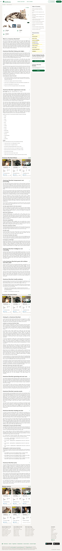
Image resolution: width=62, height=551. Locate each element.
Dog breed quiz (53, 538)
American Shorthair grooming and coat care (37, 25)
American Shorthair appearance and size (38, 12)
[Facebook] (52, 540)
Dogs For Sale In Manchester (30, 529)
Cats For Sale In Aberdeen (29, 534)
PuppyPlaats (14, 543)
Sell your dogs (53, 535)
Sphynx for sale (16, 533)
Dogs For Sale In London (29, 528)
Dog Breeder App (54, 534)
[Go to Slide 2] (10, 26)
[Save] (9, 167)
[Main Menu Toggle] (1, 2)
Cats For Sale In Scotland (29, 533)
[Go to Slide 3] (14, 26)
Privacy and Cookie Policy (20, 547)
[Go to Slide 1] (5, 26)
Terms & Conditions (54, 533)
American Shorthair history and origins (37, 10)
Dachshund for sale (5, 534)
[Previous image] (4, 15)
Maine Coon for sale (17, 528)
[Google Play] (48, 544)
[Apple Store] (56, 544)
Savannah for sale (16, 535)
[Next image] (28, 15)
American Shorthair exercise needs (38, 26)
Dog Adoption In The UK (29, 535)
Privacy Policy (53, 529)
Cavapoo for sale (4, 535)
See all (29, 157)
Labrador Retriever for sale (6, 530)
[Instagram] (54, 540)
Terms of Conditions (13, 547)
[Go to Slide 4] (19, 26)
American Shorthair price (36, 29)
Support (52, 530)
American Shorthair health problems (38, 21)
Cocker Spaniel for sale (6, 528)
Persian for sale (16, 534)
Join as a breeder (30, 1)
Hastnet (10, 543)
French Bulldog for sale (6, 533)
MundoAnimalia (20, 543)
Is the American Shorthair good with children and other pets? (38, 19)
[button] (16, 15)
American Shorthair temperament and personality (38, 15)
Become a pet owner (21, 1)
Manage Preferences (29, 547)
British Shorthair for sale (18, 529)
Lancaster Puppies (33, 543)
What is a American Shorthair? (37, 8)
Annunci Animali (26, 543)
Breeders (38, 70)
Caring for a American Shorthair (37, 22)
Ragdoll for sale (16, 530)
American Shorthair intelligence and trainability (38, 17)
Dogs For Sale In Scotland (29, 530)
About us (52, 528)
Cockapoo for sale (5, 529)
